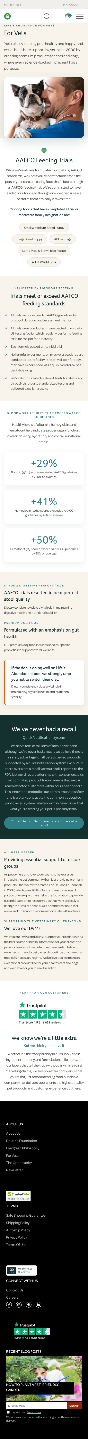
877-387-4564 (12, 4)
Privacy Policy (16, 1237)
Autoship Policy (18, 1230)
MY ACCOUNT (72, 4)
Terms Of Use (16, 1244)
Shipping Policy (17, 1222)
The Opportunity (19, 1162)
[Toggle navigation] (79, 16)
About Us (13, 1133)
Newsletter (14, 1170)
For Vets (12, 1155)
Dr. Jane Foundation (21, 1140)
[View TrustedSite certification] (18, 1195)
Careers (12, 1297)
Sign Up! (74, 1405)
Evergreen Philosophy (22, 1148)
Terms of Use (34, 1412)
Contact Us (14, 1290)
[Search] (46, 16)
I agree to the (26, 1412)
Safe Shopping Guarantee (25, 1215)
